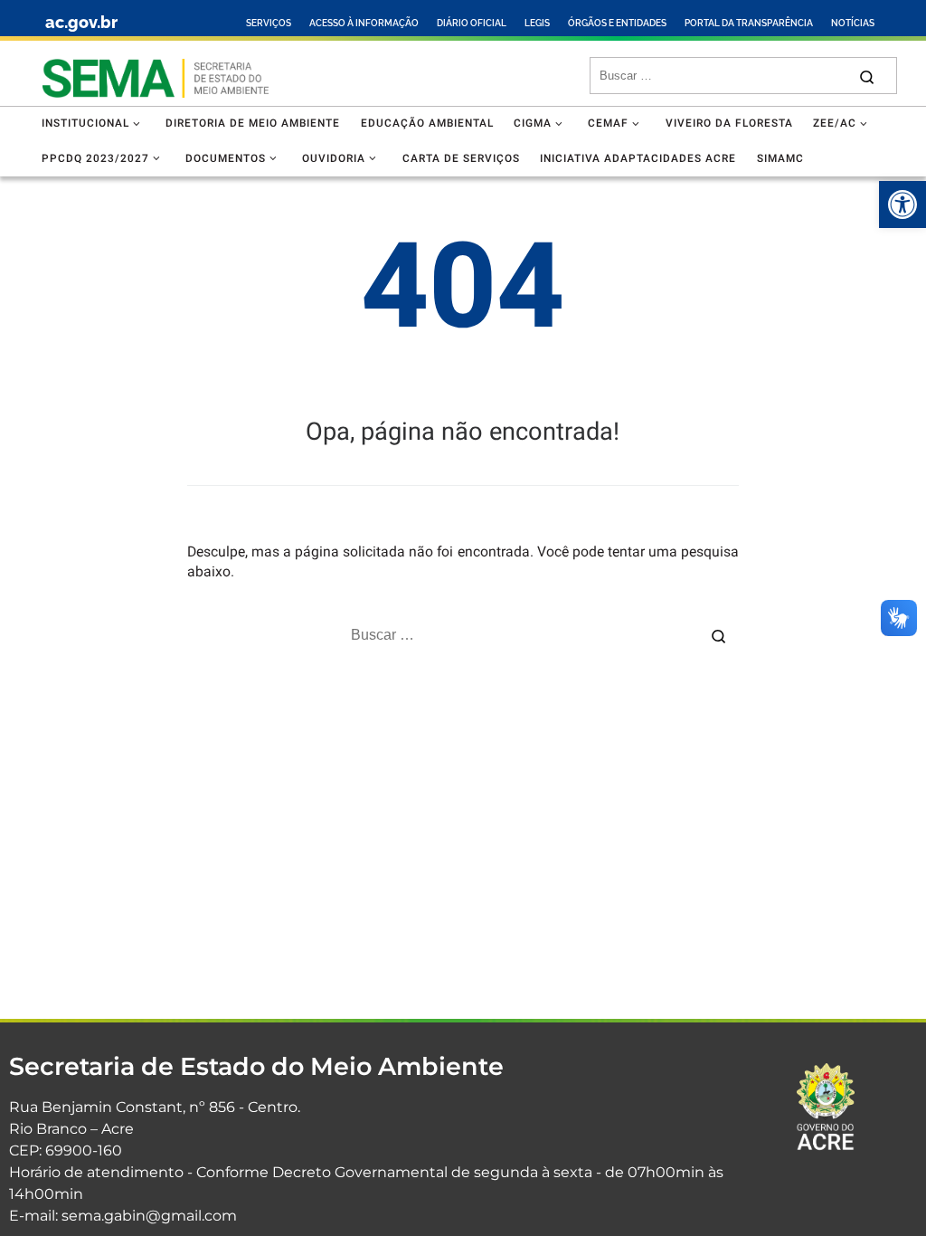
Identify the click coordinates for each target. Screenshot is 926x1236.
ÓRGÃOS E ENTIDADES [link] (617, 23)
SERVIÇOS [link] (268, 23)
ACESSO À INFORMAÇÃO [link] (364, 23)
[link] (902, 204)
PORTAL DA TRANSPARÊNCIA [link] (749, 23)
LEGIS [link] (537, 23)
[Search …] (866, 75)
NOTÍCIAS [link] (852, 23)
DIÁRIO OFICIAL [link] (471, 23)
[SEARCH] (723, 76)
